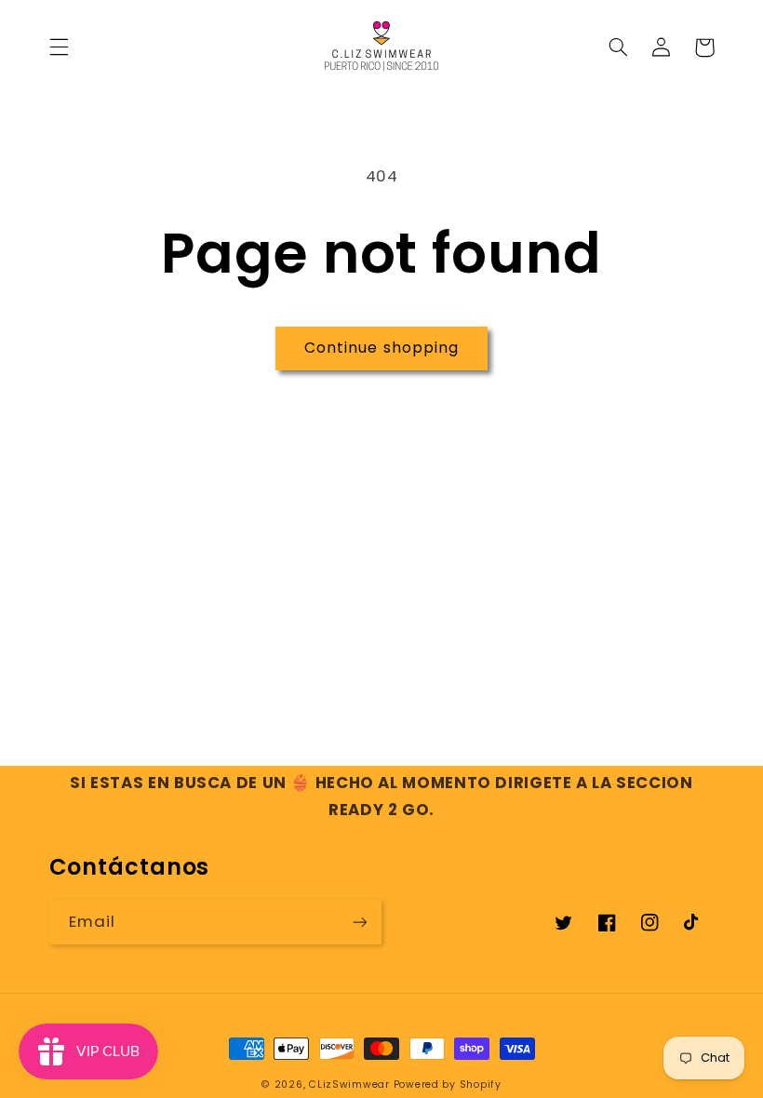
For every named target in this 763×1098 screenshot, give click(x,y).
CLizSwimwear (349, 1084)
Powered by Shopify (448, 1084)
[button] (58, 47)
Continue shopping (381, 347)
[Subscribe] (360, 922)
